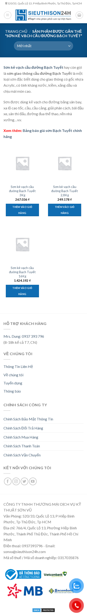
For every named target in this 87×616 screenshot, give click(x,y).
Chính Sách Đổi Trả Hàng (23, 428)
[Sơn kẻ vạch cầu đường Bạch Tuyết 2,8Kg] (65, 163)
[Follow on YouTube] (33, 481)
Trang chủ (16, 31)
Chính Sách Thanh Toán (21, 446)
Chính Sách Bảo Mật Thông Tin (28, 419)
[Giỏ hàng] (79, 15)
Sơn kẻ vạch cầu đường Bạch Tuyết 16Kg (22, 272)
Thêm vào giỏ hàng (22, 209)
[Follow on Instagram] (16, 481)
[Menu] (7, 15)
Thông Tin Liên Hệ (18, 366)
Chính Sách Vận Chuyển (22, 455)
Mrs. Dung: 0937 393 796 (23, 336)
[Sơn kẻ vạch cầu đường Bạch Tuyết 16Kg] (22, 244)
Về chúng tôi (13, 375)
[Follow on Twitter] (24, 481)
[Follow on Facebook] (8, 481)
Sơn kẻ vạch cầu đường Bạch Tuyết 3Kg (22, 191)
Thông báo (12, 391)
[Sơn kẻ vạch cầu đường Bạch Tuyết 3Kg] (22, 163)
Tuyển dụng (12, 383)
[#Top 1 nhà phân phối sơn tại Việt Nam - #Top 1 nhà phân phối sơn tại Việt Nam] (43, 15)
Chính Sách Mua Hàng (20, 437)
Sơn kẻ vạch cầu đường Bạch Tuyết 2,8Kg (64, 191)
